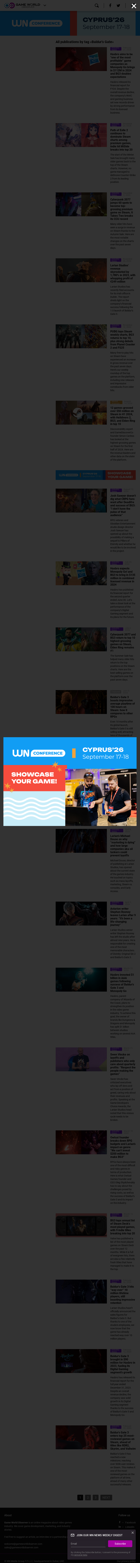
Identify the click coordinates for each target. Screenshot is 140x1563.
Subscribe (120, 1543)
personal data (80, 1555)
